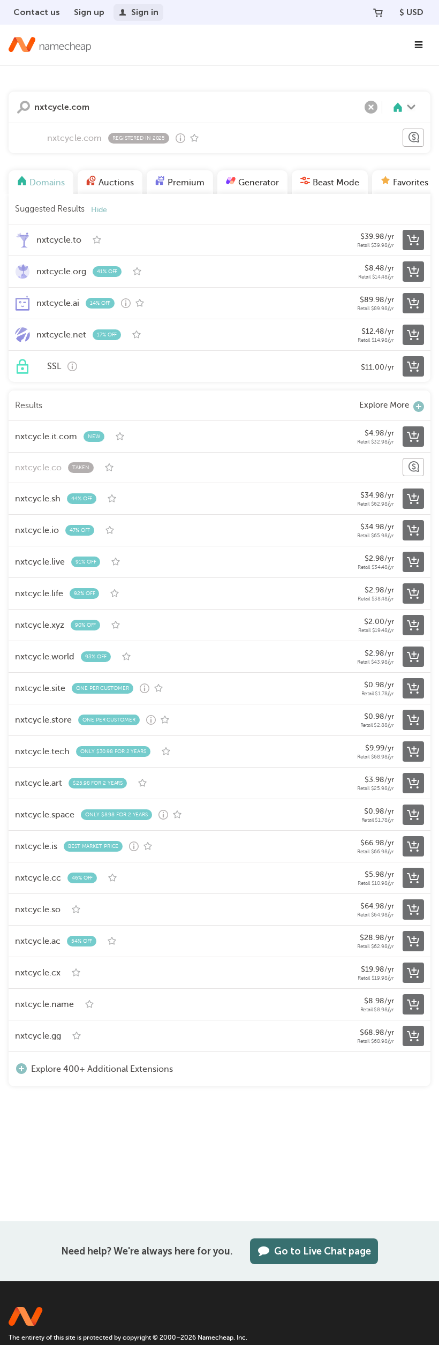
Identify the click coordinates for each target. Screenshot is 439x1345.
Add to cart (413, 240)
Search (23, 107)
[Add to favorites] (194, 138)
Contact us (36, 12)
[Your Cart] (378, 12)
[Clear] (371, 107)
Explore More (384, 405)
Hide (99, 210)
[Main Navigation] (418, 45)
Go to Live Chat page (322, 1251)
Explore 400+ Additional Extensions (102, 1069)
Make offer (413, 138)
